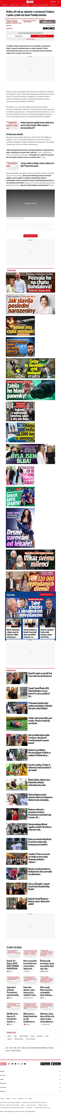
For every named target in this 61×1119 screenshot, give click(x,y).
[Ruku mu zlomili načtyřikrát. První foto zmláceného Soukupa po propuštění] (16, 844)
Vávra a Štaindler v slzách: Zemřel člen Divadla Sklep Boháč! (39, 886)
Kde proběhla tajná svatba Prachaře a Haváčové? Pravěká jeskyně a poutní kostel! (39, 738)
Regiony (10, 1039)
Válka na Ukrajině (23, 1036)
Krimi (47, 1036)
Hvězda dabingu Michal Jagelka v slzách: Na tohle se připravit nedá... (39, 827)
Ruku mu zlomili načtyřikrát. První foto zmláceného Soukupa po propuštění (40, 841)
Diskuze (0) (9, 28)
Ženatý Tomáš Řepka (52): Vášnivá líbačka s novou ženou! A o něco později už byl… (39, 692)
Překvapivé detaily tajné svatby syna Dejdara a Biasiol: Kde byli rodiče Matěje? (40, 705)
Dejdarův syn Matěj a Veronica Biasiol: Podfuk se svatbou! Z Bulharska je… (39, 752)
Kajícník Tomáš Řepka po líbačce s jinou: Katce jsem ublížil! (39, 901)
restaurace (24, 1047)
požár (18, 1047)
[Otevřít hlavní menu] (1, 1)
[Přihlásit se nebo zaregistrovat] (58, 1)
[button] (45, 1063)
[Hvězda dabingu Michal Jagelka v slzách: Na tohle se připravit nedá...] (16, 829)
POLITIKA (11, 595)
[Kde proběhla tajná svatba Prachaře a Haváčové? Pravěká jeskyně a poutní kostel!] (16, 740)
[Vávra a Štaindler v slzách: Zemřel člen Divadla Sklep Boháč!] (16, 889)
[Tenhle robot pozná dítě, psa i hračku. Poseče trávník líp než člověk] (16, 724)
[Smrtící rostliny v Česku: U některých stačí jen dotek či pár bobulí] (16, 770)
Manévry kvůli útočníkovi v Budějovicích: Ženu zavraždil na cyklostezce (40, 871)
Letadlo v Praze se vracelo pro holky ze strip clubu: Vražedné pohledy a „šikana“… (39, 857)
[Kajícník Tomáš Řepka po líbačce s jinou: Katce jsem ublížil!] (16, 903)
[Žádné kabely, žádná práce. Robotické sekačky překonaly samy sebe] (16, 784)
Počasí (32, 1036)
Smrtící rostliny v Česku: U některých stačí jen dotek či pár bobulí (39, 767)
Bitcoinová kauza (19, 1039)
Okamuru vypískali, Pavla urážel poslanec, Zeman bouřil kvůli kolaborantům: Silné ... (47, 633)
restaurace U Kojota (15, 1050)
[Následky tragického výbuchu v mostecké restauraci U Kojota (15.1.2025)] (13, 21)
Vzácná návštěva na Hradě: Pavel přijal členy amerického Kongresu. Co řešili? (30, 633)
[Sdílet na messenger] (49, 28)
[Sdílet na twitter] (46, 28)
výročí (10, 1047)
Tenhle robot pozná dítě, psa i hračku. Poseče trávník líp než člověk (40, 720)
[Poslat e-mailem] (53, 28)
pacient (7, 1050)
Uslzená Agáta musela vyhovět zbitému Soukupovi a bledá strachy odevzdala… (40, 797)
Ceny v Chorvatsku (30, 1039)
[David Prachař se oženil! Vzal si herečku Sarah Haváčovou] (16, 678)
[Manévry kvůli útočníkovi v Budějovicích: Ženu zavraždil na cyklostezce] (16, 874)
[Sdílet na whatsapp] (51, 28)
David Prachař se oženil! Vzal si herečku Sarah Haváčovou (40, 674)
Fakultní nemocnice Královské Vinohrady (37, 1047)
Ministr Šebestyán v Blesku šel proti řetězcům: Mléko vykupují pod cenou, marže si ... (13, 633)
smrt (7, 1047)
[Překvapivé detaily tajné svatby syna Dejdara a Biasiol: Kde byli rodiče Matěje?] (16, 708)
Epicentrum (40, 1036)
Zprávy (9, 1036)
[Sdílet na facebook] (44, 28)
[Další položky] (59, 5)
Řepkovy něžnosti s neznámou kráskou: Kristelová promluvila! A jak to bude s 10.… (39, 813)
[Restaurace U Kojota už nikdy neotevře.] (30, 21)
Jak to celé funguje (30, 39)
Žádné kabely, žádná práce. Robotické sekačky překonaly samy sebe (39, 782)
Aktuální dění (11, 1032)
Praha (14, 1047)
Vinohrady (50, 1047)
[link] (9, 1064)
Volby (15, 1036)
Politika (8, 626)
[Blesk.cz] (30, 1)
